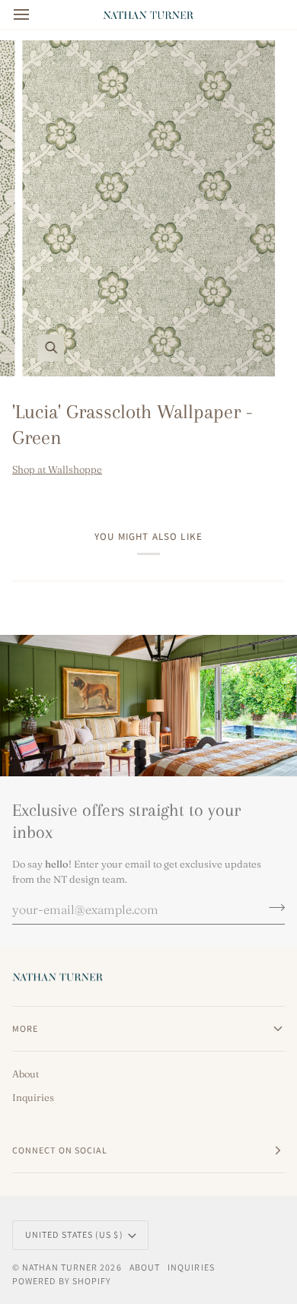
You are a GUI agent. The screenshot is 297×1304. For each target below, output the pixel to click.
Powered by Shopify (61, 1281)
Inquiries (33, 1097)
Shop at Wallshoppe (57, 469)
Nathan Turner (59, 1267)
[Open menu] (35, 14)
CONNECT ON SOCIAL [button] (59, 1150)
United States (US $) (74, 1234)
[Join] (272, 907)
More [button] (25, 1028)
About (25, 1074)
